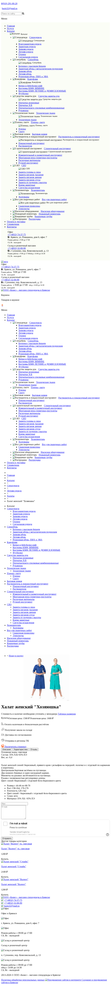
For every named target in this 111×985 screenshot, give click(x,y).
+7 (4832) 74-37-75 (17, 234)
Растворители (25, 146)
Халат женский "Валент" (13, 884)
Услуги (10, 28)
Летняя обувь (25, 74)
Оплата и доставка (16, 221)
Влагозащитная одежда (29, 44)
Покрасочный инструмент (31, 143)
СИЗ (24, 165)
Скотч (21, 131)
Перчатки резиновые (28, 102)
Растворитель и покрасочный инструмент (79, 136)
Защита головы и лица (29, 172)
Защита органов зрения (29, 177)
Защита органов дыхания (30, 174)
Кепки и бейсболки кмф (30, 85)
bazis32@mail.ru (9, 8)
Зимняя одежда (25, 49)
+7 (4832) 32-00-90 (17, 248)
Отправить (7, 838)
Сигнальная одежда (28, 57)
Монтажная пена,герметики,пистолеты (37, 157)
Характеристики (21, 749)
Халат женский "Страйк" (13, 866)
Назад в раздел (16, 656)
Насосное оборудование (52, 211)
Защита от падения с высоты (32, 182)
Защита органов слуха (29, 180)
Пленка (22, 129)
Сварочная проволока (29, 206)
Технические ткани (45, 113)
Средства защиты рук (49, 96)
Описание (6, 749)
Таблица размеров (67, 714)
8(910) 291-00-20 (9, 3)
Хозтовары (23, 197)
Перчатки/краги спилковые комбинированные (41, 108)
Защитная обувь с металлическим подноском (40, 69)
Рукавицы (23, 110)
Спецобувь (33, 59)
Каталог (11, 31)
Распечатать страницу (15, 746)
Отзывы (33, 749)
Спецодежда (35, 37)
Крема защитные (26, 185)
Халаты (10, 496)
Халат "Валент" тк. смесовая (15, 848)
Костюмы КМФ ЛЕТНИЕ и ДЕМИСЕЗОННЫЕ (42, 91)
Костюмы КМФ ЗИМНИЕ (31, 88)
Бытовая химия (39, 134)
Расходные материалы (29, 160)
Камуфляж (32, 79)
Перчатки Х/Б (25, 105)
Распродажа (34, 219)
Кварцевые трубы (43, 216)
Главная (11, 26)
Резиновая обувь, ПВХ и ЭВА (33, 76)
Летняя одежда (25, 52)
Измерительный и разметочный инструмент (40, 155)
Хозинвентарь (38, 190)
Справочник (13, 224)
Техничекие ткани (27, 119)
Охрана (22, 54)
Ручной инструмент (28, 163)
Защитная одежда (27, 46)
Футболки (23, 93)
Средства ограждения (29, 187)
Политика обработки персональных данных (23, 980)
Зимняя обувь (25, 71)
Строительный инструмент (57, 148)
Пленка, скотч (38, 122)
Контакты (12, 227)
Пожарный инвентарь (49, 214)
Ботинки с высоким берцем (32, 66)
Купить (4, 718)
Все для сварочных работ (54, 199)
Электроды (23, 208)
